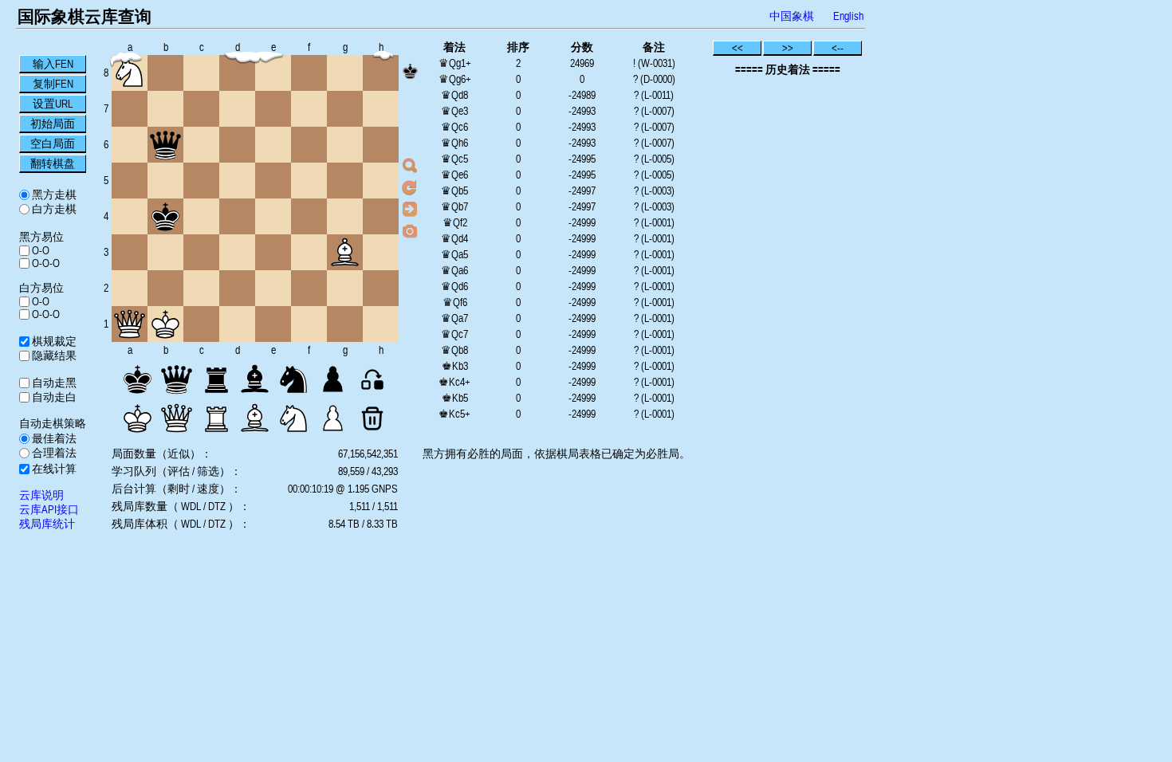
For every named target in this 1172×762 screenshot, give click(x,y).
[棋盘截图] (409, 230)
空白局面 (52, 143)
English (848, 16)
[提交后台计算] (409, 165)
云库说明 (41, 495)
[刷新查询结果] (409, 187)
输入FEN (53, 63)
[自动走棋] (409, 208)
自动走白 (53, 397)
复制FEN (53, 83)
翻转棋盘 (52, 163)
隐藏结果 (53, 355)
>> (788, 47)
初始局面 (52, 123)
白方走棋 (53, 208)
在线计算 (53, 468)
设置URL (53, 103)
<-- (837, 47)
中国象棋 (791, 16)
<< (737, 47)
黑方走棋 (53, 194)
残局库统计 (47, 523)
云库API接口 (49, 509)
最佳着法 (53, 438)
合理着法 (53, 452)
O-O (39, 250)
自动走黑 (53, 382)
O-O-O (44, 263)
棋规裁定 (53, 341)
